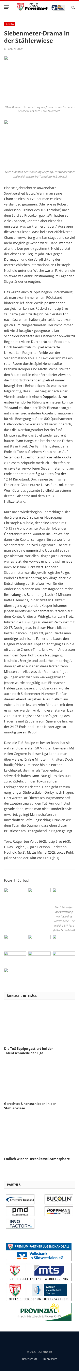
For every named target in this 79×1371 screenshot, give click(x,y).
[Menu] (6, 7)
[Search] (73, 7)
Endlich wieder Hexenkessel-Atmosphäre (37, 1159)
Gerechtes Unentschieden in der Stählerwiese (30, 1105)
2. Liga (10, 24)
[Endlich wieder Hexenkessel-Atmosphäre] (39, 1135)
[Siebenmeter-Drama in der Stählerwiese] (39, 59)
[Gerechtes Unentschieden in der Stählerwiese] (39, 1079)
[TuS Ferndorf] (41, 7)
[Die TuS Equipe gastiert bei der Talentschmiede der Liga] (39, 1024)
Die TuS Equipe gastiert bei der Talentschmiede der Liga (28, 1050)
